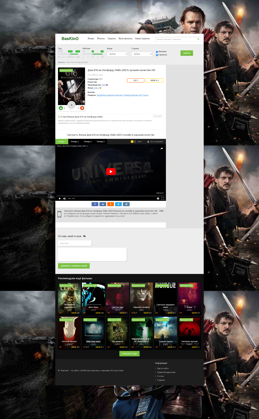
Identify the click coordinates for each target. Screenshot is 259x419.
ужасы (96, 88)
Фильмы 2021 (137, 95)
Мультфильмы (125, 38)
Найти (186, 53)
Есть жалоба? (157, 141)
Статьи (160, 376)
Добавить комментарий (74, 266)
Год (60, 48)
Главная (161, 380)
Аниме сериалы (142, 38)
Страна (135, 48)
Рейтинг (86, 48)
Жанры (91, 38)
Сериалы (112, 38)
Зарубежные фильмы (106, 95)
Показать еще (129, 353)
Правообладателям (166, 372)
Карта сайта (162, 368)
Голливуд (127, 95)
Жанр (109, 48)
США (103, 85)
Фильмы (101, 38)
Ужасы (146, 95)
